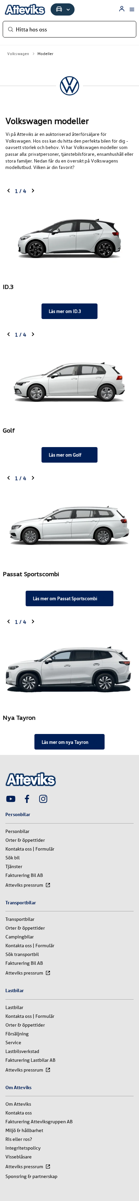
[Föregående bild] (9, 191)
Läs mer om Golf (65, 455)
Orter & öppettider (25, 840)
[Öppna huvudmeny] (132, 9)
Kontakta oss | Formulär (29, 849)
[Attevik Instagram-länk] (43, 799)
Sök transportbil (22, 954)
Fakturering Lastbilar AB (30, 1060)
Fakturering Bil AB (24, 875)
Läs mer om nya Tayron (64, 742)
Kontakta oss (18, 1113)
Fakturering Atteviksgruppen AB (39, 1122)
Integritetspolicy (22, 1148)
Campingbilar (19, 937)
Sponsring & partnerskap (31, 1176)
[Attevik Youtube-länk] (10, 799)
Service (13, 1042)
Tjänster (13, 866)
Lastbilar (14, 1007)
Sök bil (12, 858)
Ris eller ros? (18, 1139)
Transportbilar (19, 919)
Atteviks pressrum (24, 885)
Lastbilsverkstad (22, 1051)
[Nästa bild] (33, 191)
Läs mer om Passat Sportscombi (65, 598)
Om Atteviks (18, 1104)
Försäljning (17, 1034)
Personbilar (17, 831)
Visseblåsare (18, 1157)
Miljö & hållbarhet (24, 1130)
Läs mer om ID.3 (65, 311)
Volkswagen (18, 53)
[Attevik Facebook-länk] (27, 799)
